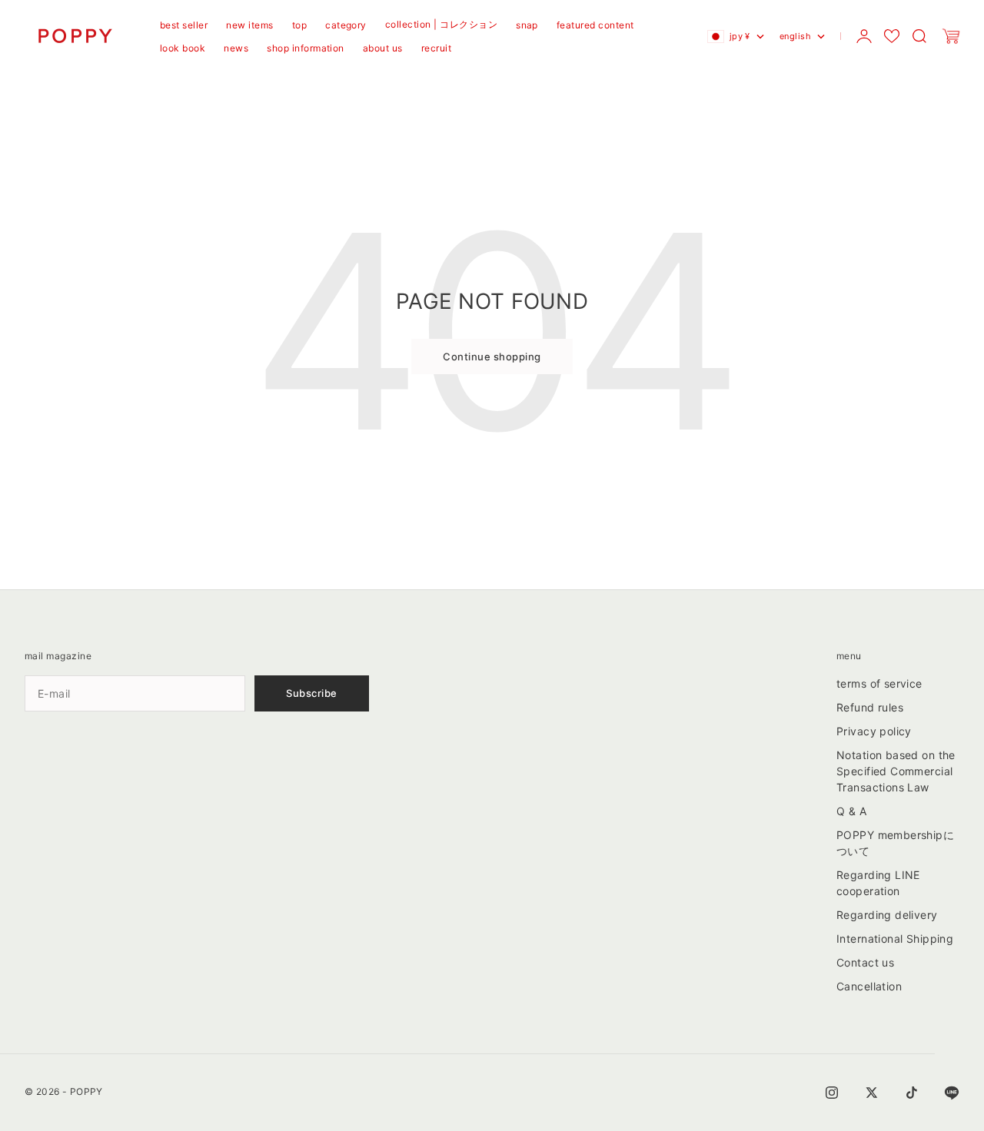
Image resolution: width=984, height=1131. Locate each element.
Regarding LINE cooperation (878, 882)
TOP (299, 25)
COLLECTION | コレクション (441, 24)
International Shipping (894, 938)
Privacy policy (874, 731)
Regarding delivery (887, 914)
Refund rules (869, 707)
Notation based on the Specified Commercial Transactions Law (896, 771)
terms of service (879, 683)
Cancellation (869, 986)
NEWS (236, 48)
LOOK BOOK (182, 48)
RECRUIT (436, 48)
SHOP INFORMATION (305, 48)
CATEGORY (346, 25)
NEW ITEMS (249, 25)
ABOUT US (383, 48)
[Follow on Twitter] (871, 1092)
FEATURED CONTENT (595, 25)
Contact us (865, 962)
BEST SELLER (184, 25)
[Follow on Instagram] (831, 1092)
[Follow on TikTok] (911, 1092)
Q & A (851, 811)
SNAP (527, 25)
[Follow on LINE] (951, 1092)
